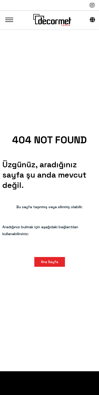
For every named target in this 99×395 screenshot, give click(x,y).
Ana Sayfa (49, 262)
